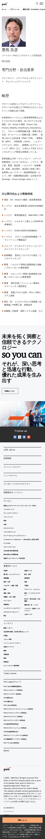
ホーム (4, 9)
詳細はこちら (10, 391)
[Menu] (41, 4)
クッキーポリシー (14, 836)
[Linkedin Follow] (24, 437)
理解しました (22, 820)
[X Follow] (19, 437)
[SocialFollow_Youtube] (28, 437)
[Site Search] (37, 3)
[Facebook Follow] (15, 437)
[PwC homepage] (5, 3)
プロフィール (14, 9)
